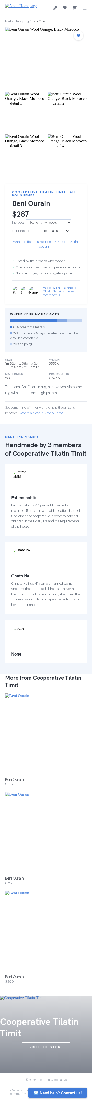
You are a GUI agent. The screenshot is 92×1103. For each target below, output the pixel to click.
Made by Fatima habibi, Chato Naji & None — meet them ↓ (60, 291)
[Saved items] (65, 8)
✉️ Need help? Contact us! (57, 1092)
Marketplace (13, 21)
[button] (46, 58)
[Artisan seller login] (55, 8)
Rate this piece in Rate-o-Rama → (43, 413)
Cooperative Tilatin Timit (49, 453)
